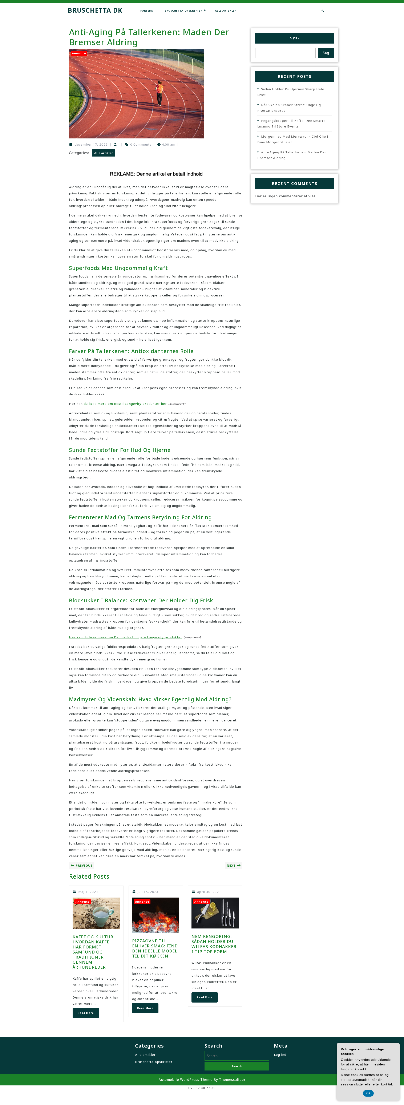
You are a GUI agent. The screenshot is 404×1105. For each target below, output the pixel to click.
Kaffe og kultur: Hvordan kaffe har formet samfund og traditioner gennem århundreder (94, 952)
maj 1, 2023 (88, 892)
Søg (294, 37)
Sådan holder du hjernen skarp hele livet (290, 92)
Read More (83, 1011)
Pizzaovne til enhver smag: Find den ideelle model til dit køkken (155, 948)
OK (368, 1093)
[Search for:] (237, 1056)
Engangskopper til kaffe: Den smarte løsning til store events (291, 123)
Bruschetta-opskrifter (183, 10)
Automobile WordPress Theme (186, 1079)
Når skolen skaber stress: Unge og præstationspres (289, 108)
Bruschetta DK (95, 10)
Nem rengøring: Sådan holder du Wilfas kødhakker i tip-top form (214, 944)
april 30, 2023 (209, 892)
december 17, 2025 (91, 144)
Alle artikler (226, 10)
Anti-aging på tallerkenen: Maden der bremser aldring (291, 155)
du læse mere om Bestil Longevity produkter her (125, 403)
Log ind (280, 1054)
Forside (146, 10)
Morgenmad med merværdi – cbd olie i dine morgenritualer (292, 139)
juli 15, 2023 (148, 892)
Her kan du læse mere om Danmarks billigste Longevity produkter (125, 637)
